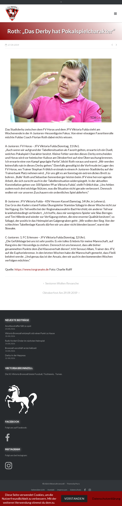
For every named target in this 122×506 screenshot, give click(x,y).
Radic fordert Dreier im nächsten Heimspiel (25, 341)
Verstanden (74, 498)
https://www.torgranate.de (32, 269)
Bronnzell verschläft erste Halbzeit (21, 348)
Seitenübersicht (38, 490)
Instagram (90, 490)
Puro (77, 484)
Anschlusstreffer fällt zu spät (18, 326)
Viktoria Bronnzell (56, 484)
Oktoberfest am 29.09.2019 (60, 292)
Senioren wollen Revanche (62, 283)
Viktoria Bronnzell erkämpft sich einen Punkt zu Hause (30, 333)
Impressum (62, 490)
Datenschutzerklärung (106, 498)
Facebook (85, 490)
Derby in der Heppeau (15, 355)
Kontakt (51, 490)
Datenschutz (75, 490)
